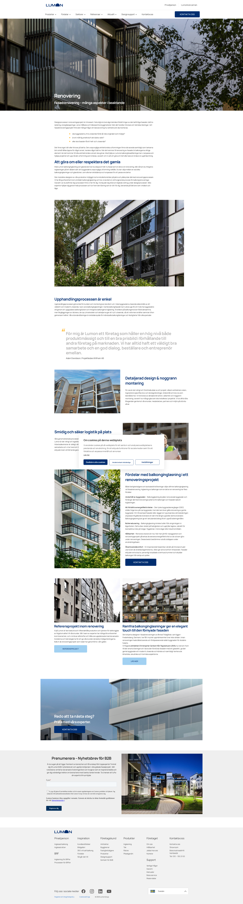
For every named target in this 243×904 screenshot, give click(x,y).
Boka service (152, 875)
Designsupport (106, 857)
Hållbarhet (151, 847)
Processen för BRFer (62, 862)
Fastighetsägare (107, 850)
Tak (125, 847)
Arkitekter (104, 844)
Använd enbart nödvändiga (121, 462)
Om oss (150, 844)
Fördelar (80, 853)
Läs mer (87, 455)
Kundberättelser (83, 844)
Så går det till (82, 857)
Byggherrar (104, 847)
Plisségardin (128, 853)
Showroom (174, 847)
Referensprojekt (71, 649)
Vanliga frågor (152, 865)
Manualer (150, 872)
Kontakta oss (187, 14)
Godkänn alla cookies (95, 462)
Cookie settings (84, 897)
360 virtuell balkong (85, 850)
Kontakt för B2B (106, 860)
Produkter (104, 853)
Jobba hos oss (152, 850)
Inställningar (147, 462)
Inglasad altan (60, 847)
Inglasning (128, 844)
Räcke (126, 850)
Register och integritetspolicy (64, 897)
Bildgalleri (81, 847)
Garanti (150, 869)
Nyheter (150, 853)
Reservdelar (151, 878)
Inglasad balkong (61, 844)
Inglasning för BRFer (62, 859)
